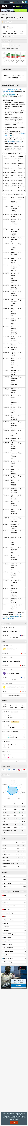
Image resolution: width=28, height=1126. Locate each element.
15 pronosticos (14, 731)
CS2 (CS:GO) (7, 22)
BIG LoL (16, 614)
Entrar (18, 2)
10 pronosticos (14, 711)
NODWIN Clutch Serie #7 (14, 141)
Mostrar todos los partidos (14, 761)
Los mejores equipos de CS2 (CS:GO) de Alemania (13, 891)
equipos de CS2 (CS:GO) (8, 95)
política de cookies (14, 1119)
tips (12, 2)
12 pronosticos (16, 721)
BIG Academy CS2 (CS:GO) (14, 616)
